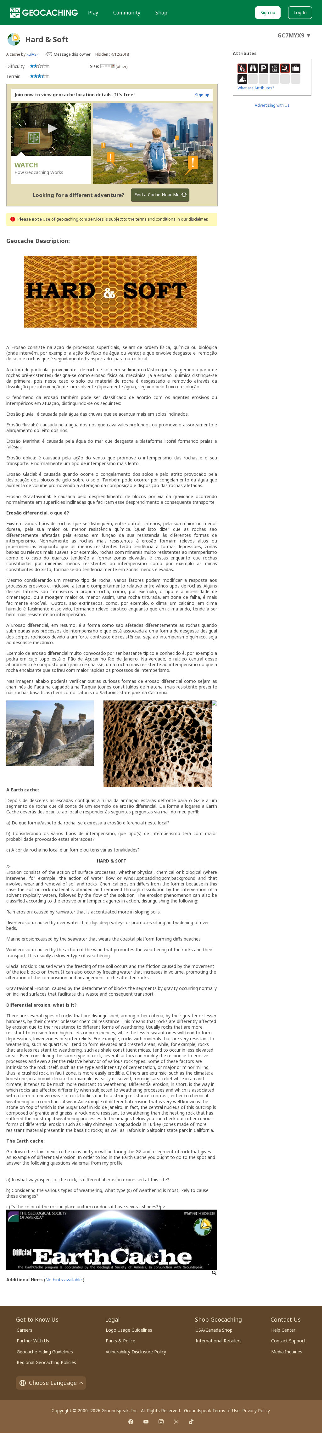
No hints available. (64, 1280)
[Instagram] (161, 1421)
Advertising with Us (272, 105)
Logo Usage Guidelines (129, 1330)
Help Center (283, 1330)
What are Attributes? (255, 88)
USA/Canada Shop (214, 1330)
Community (126, 12)
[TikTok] (191, 1421)
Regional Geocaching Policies (46, 1362)
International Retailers (219, 1341)
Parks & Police (120, 1341)
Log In (300, 12)
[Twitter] (176, 1421)
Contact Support (288, 1341)
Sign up (267, 12)
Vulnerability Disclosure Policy (136, 1352)
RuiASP (32, 54)
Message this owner (72, 54)
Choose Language (53, 1382)
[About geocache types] (13, 39)
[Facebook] (131, 1421)
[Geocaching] (44, 12)
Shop (161, 12)
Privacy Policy (256, 1410)
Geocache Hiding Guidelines (45, 1352)
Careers (24, 1330)
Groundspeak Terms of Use (212, 1410)
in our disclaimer (191, 219)
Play (93, 12)
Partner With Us (33, 1341)
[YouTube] (146, 1421)
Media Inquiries (286, 1352)
